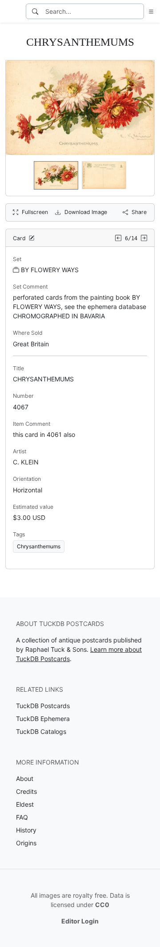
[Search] (35, 11)
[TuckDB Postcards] (12, 11)
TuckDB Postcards (43, 705)
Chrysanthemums (38, 546)
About (24, 778)
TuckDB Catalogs (41, 731)
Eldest (25, 804)
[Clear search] (138, 11)
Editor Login (80, 921)
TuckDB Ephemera (43, 718)
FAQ (22, 817)
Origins (26, 843)
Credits (26, 791)
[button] (149, 11)
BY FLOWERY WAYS (50, 269)
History (26, 830)
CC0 (102, 904)
